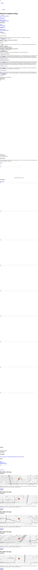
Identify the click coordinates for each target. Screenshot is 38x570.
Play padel (2, 17)
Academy (17, 456)
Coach (1, 27)
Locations (3, 456)
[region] (19, 480)
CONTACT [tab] (2, 75)
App (6, 456)
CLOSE (1, 489)
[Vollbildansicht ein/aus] (37, 477)
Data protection (2, 462)
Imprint (1, 461)
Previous (1, 181)
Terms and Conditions (3, 463)
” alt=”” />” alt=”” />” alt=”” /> (36, 496)
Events (8, 456)
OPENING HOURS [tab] (3, 35)
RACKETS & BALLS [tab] (3, 66)
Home (1, 456)
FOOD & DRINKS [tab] (3, 70)
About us (22, 456)
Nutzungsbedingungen (35, 522)
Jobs (20, 456)
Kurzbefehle (2, 502)
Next (3, 181)
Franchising (14, 456)
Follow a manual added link (4, 20)
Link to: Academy (3, 25)
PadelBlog (10, 456)
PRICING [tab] (1, 42)
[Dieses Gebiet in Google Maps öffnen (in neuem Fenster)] (2, 483)
